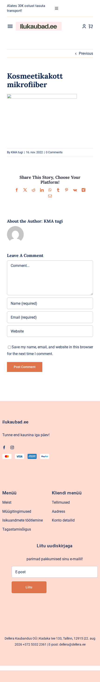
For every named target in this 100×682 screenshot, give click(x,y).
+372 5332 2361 (34, 644)
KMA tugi (17, 152)
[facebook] (4, 447)
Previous (86, 53)
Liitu (29, 587)
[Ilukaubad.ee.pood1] (39, 23)
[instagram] (12, 447)
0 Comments (54, 152)
